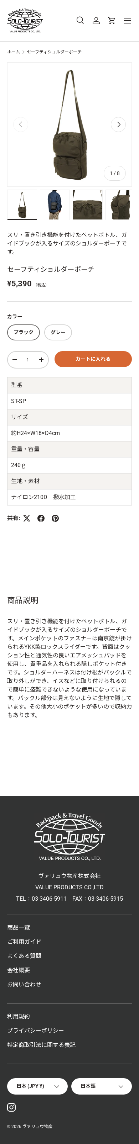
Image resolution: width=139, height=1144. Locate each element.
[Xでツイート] (27, 518)
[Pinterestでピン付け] (55, 518)
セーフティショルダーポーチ (54, 52)
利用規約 (18, 1016)
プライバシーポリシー (35, 1030)
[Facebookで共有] (41, 518)
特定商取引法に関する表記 (41, 1045)
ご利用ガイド (24, 941)
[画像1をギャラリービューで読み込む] (22, 205)
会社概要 (18, 970)
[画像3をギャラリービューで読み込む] (88, 205)
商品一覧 (18, 927)
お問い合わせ (24, 984)
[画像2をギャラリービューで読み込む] (55, 205)
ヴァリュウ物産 (37, 1126)
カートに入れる (93, 359)
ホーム (13, 52)
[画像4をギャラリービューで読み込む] (120, 205)
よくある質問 (24, 956)
